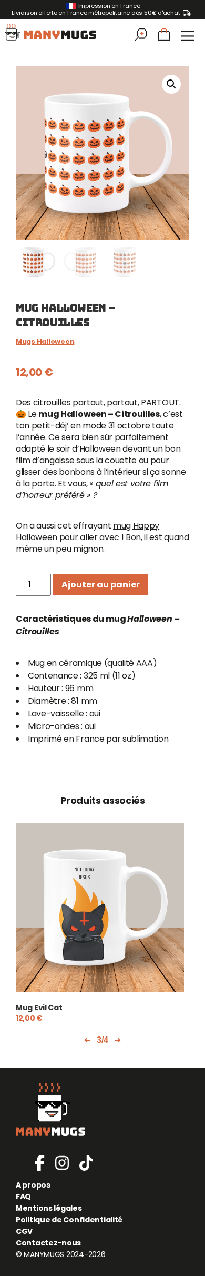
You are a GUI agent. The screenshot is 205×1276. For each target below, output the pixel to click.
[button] (171, 84)
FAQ (23, 1196)
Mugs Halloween (45, 341)
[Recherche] (141, 37)
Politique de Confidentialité (69, 1219)
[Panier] (164, 37)
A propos (33, 1185)
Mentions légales (49, 1208)
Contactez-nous (48, 1243)
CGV (24, 1231)
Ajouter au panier (101, 585)
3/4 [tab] (102, 1039)
